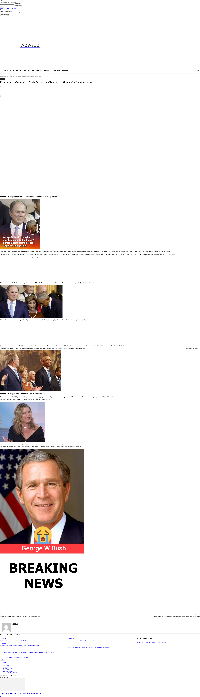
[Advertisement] (130, 44)
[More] (36, 91)
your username (18, 3)
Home (1, 76)
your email (17, 12)
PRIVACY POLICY (8, 668)
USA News (6, 665)
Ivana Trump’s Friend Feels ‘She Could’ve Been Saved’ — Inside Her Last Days (20, 616)
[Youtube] (199, 18)
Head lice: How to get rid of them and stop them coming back (14, 657)
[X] (195, 18)
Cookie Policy (6, 670)
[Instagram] (193, 18)
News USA (5, 76)
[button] (198, 71)
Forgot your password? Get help (8, 8)
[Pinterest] (25, 91)
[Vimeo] (197, 18)
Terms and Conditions (8, 671)
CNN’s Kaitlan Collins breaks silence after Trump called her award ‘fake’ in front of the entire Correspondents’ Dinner (27, 652)
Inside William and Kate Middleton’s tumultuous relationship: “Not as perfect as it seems (177, 616)
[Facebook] (190, 18)
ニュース (5, 664)
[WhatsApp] (31, 91)
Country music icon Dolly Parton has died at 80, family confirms (151, 642)
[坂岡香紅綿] (1, 87)
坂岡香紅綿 (5, 86)
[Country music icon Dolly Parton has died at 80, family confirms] (12, 690)
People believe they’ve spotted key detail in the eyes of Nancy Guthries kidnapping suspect (19, 645)
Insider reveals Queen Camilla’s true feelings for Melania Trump (82, 640)
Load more (2, 660)
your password (18, 5)
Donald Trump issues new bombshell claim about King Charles (13, 640)
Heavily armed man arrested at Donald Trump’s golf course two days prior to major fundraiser (89, 647)
